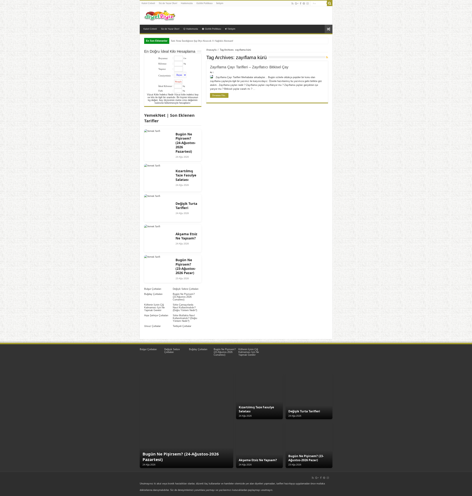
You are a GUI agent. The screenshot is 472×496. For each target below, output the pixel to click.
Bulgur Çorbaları (152, 289)
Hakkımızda (187, 3)
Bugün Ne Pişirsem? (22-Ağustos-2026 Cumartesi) (184, 297)
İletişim (219, 3)
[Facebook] (300, 3)
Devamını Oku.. (219, 95)
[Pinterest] (303, 3)
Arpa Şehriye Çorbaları (156, 315)
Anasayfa (211, 49)
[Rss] (292, 3)
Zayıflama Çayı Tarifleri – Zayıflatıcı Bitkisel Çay (249, 67)
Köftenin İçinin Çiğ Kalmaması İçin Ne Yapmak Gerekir (154, 307)
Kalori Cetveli (148, 3)
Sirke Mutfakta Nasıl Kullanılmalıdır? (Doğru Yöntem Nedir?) (185, 318)
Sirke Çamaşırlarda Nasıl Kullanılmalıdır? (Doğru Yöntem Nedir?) (185, 307)
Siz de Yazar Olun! (168, 3)
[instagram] (307, 3)
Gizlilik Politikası (204, 3)
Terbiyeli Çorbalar (182, 326)
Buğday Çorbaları (153, 294)
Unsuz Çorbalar (152, 326)
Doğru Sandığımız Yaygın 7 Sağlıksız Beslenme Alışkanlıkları (202, 40)
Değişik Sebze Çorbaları (186, 289)
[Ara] (329, 3)
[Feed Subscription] (327, 57)
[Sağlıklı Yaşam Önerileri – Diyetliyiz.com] (160, 14)
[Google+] (297, 3)
